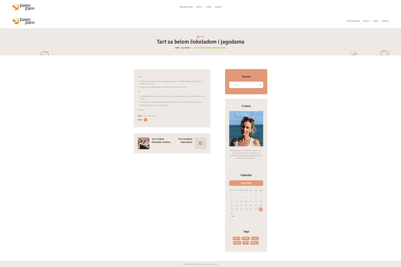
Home (177, 48)
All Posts (186, 48)
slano (255, 238)
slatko (144, 116)
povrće (246, 238)
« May (232, 216)
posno (236, 238)
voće (149, 116)
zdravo (154, 116)
